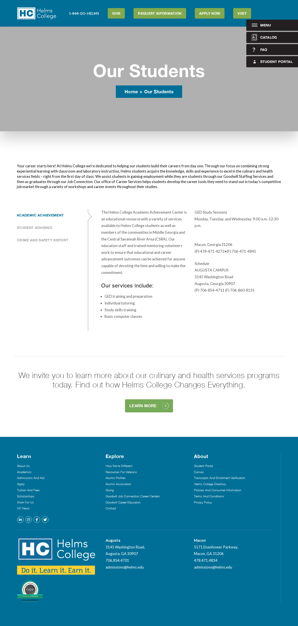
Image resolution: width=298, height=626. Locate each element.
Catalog (268, 37)
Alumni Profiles (116, 478)
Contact (111, 508)
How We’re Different (119, 466)
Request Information (160, 13)
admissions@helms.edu (125, 567)
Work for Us (25, 502)
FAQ (263, 49)
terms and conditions (209, 496)
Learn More (143, 405)
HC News (23, 508)
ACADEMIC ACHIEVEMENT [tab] (40, 215)
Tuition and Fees (28, 490)
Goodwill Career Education (123, 502)
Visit (242, 13)
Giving (110, 490)
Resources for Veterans (121, 472)
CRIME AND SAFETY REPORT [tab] (42, 240)
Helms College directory (210, 484)
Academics (24, 472)
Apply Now (209, 13)
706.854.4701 (117, 560)
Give (116, 13)
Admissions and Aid (30, 478)
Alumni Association (118, 484)
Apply (20, 484)
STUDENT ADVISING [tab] (34, 227)
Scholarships (25, 496)
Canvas (199, 472)
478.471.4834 (206, 560)
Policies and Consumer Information (217, 490)
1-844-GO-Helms (84, 13)
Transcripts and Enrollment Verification (219, 478)
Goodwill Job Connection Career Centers (133, 496)
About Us (23, 466)
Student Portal (276, 61)
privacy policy (203, 502)
